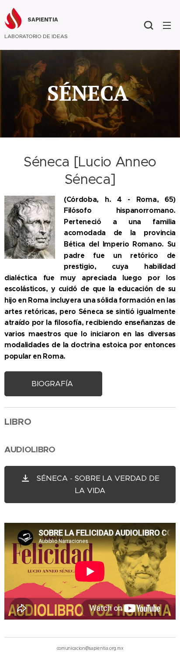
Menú (167, 25)
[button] (148, 25)
